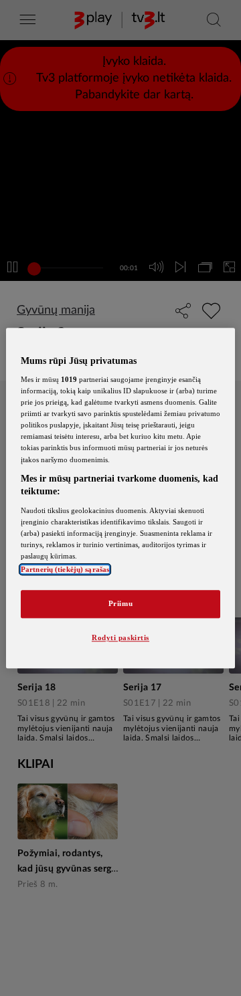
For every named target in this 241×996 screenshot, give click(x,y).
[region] (120, 498)
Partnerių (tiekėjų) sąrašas (65, 569)
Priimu (120, 603)
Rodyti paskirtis (120, 637)
